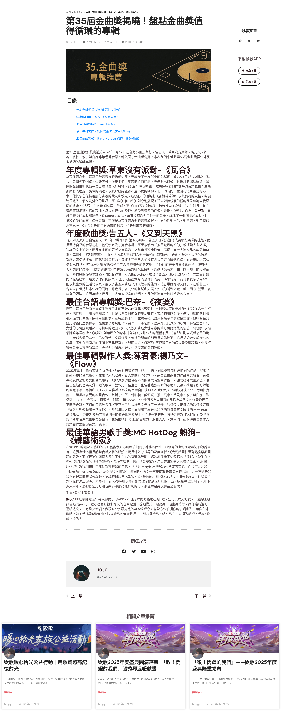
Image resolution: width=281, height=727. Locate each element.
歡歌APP (72, 499)
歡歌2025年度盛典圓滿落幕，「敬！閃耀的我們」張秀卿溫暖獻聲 (139, 665)
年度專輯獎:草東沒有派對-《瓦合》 (99, 110)
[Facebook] (124, 551)
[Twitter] (134, 551)
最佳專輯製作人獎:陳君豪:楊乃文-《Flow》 (104, 131)
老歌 (201, 211)
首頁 (68, 12)
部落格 (139, 42)
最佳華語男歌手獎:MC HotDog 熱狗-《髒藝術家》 (109, 138)
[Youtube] (143, 551)
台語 (131, 309)
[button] (240, 40)
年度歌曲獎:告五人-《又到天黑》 (97, 117)
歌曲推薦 (78, 12)
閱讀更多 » (9, 692)
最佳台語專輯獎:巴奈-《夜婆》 (96, 124)
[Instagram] (153, 551)
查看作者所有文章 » (107, 577)
